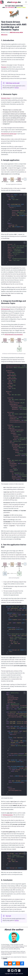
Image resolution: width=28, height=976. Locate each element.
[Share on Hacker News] (18, 963)
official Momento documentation (14, 334)
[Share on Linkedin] (6, 963)
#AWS (11, 32)
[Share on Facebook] (22, 963)
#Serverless (16, 32)
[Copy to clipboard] (24, 194)
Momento (4, 67)
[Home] (2, 2)
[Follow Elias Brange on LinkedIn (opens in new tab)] (9, 970)
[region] (14, 212)
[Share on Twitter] (14, 963)
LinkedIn (5, 958)
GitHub (17, 87)
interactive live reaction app (8, 133)
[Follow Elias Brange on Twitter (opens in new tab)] (12, 970)
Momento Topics (5, 98)
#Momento (4, 35)
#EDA (21, 32)
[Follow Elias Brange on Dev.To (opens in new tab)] (19, 970)
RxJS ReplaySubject (8, 815)
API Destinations (5, 309)
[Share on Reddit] (10, 963)
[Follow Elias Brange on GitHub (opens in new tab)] (16, 970)
